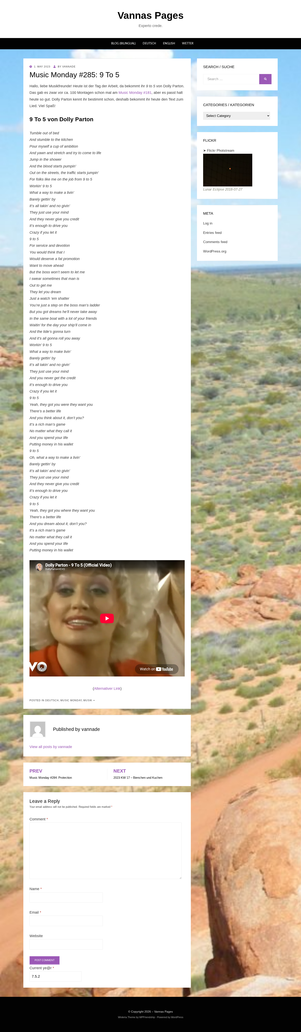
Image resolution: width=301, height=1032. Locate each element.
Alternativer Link (107, 689)
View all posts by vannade (50, 747)
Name (35, 889)
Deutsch (149, 43)
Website (36, 936)
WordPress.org (214, 251)
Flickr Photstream (220, 151)
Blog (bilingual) (123, 43)
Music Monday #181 (135, 93)
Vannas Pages (151, 15)
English (169, 43)
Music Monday (71, 700)
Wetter (188, 43)
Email (35, 912)
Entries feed (212, 233)
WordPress (177, 1017)
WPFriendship (147, 1017)
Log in (207, 223)
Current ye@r (41, 968)
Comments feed (215, 242)
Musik (87, 700)
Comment (38, 819)
